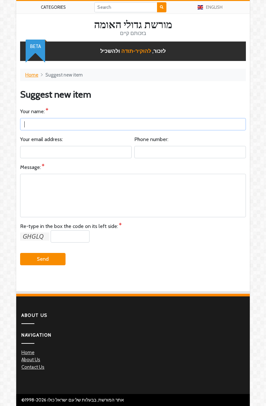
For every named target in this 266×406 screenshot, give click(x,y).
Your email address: (41, 139)
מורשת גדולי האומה (133, 25)
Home (31, 75)
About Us (30, 360)
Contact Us (32, 367)
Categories (53, 7)
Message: (30, 167)
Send (43, 259)
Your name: (32, 111)
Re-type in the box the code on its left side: (69, 226)
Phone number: (151, 139)
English (214, 7)
